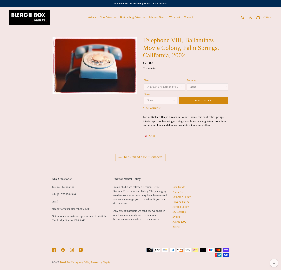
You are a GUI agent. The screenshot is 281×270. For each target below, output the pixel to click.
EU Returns (179, 211)
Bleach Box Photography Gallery (75, 262)
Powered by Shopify (100, 262)
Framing (191, 80)
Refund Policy (181, 206)
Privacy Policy (181, 201)
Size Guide (179, 186)
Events (176, 216)
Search (176, 226)
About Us (178, 192)
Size (146, 80)
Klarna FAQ (179, 221)
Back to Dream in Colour (143, 157)
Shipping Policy (182, 196)
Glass (147, 94)
